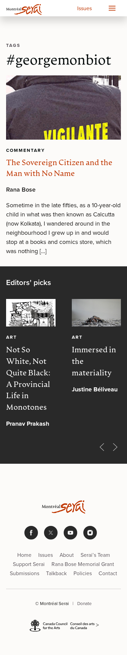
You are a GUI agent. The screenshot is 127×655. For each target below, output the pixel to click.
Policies (82, 573)
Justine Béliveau (95, 389)
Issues (84, 8)
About (67, 555)
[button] (112, 8)
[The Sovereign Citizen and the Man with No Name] (63, 107)
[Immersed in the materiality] (96, 312)
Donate (84, 603)
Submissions (24, 573)
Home (24, 555)
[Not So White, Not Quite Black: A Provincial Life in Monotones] (31, 312)
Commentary (25, 150)
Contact (108, 573)
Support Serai (29, 564)
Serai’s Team (95, 555)
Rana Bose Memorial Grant (82, 564)
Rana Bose (21, 189)
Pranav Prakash (27, 423)
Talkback (56, 573)
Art (11, 337)
